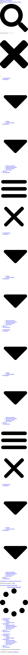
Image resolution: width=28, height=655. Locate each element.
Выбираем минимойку (11, 167)
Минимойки (6, 623)
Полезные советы (10, 122)
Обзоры (8, 121)
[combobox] (6, 33)
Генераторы (6, 619)
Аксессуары (9, 169)
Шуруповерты (6, 172)
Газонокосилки (6, 78)
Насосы (5, 171)
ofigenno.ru (16, 651)
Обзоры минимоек (10, 165)
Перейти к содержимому (6, 0)
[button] (14, 202)
